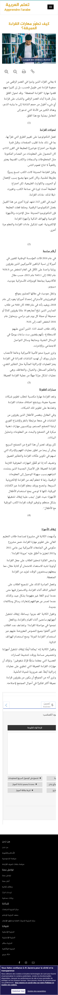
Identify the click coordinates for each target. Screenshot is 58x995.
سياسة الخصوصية (9, 858)
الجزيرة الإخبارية (8, 932)
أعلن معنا (5, 881)
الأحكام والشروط (8, 853)
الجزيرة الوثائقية (8, 949)
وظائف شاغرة (7, 887)
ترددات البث (7, 892)
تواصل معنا (6, 875)
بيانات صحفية (7, 898)
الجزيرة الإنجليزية (8, 937)
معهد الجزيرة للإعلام (10, 915)
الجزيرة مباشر (7, 943)
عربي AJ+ (6, 954)
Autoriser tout (18, 991)
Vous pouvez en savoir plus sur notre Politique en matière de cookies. (27, 984)
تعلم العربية (17, 7)
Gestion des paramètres (37, 991)
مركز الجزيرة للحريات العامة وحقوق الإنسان (18, 920)
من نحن (5, 847)
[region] (29, 980)
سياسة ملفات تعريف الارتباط (13, 864)
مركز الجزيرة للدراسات (10, 909)
